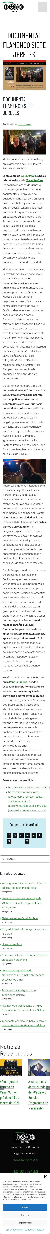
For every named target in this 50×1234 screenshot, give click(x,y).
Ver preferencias (25, 1223)
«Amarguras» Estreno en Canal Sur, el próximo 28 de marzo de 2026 (11, 1067)
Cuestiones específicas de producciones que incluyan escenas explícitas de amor (23, 975)
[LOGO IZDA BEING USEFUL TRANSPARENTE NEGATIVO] (25, 1132)
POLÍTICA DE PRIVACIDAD (34, 1230)
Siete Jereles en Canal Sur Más (20, 918)
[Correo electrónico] (27, 841)
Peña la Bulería (18, 682)
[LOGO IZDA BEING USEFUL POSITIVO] (13, 2)
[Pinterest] (9, 841)
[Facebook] (9, 835)
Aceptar (25, 1207)
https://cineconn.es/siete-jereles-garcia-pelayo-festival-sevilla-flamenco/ (26, 797)
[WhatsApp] (33, 835)
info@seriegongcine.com (25, 1159)
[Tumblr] (39, 835)
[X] (15, 835)
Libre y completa (12, 944)
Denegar (25, 1215)
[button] (45, 1176)
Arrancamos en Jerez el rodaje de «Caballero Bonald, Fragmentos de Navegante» (22, 903)
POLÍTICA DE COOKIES (13, 1230)
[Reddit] (21, 835)
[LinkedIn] (27, 835)
